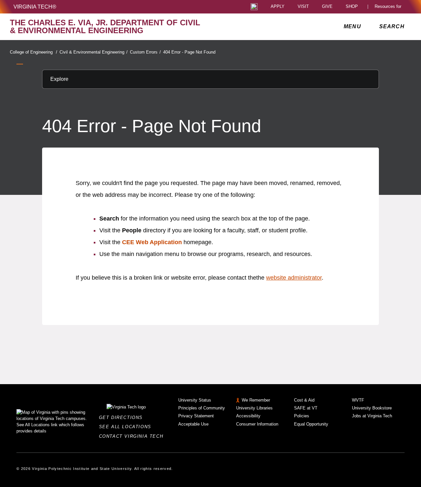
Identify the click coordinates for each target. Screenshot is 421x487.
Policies (301, 415)
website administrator (294, 277)
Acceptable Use (193, 424)
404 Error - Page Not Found (189, 52)
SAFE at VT (305, 408)
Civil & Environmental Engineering (94, 52)
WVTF (358, 400)
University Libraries (254, 408)
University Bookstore (372, 408)
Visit (303, 7)
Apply (278, 7)
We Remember (256, 400)
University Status (194, 400)
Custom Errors (145, 52)
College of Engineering (33, 52)
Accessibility (248, 415)
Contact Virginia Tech (133, 436)
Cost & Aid (304, 400)
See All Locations (127, 426)
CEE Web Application (152, 242)
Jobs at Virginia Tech (372, 415)
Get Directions (123, 417)
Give (327, 7)
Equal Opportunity (311, 424)
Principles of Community (201, 408)
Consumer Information (257, 424)
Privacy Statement (196, 415)
